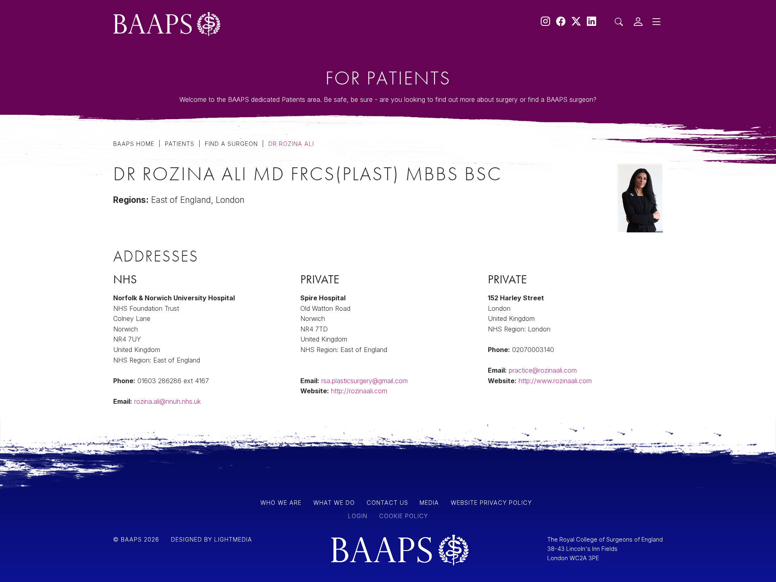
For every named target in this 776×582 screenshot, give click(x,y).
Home (179, 82)
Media (180, 143)
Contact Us (194, 185)
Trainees (186, 164)
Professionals (201, 121)
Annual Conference (216, 203)
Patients (185, 100)
